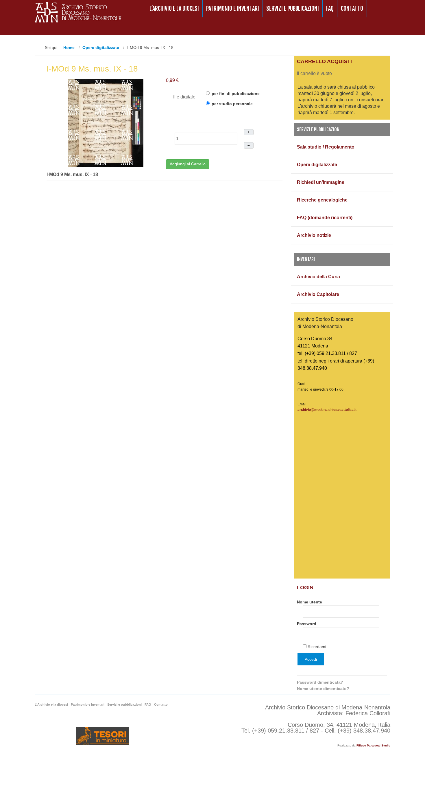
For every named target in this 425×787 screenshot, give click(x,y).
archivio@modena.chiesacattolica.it (327, 410)
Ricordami (317, 646)
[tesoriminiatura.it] (103, 736)
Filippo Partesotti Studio (373, 745)
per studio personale (231, 103)
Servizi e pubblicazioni (292, 8)
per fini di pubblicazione (235, 93)
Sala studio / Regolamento (325, 146)
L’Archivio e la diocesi (174, 8)
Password (306, 623)
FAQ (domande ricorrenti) (324, 217)
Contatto (352, 8)
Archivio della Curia (318, 276)
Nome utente (309, 602)
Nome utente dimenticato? (323, 688)
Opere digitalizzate (317, 164)
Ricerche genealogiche (322, 199)
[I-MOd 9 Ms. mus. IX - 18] (105, 122)
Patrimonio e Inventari (232, 8)
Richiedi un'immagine (320, 182)
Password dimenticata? (320, 682)
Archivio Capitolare (318, 294)
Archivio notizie (314, 235)
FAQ (330, 8)
